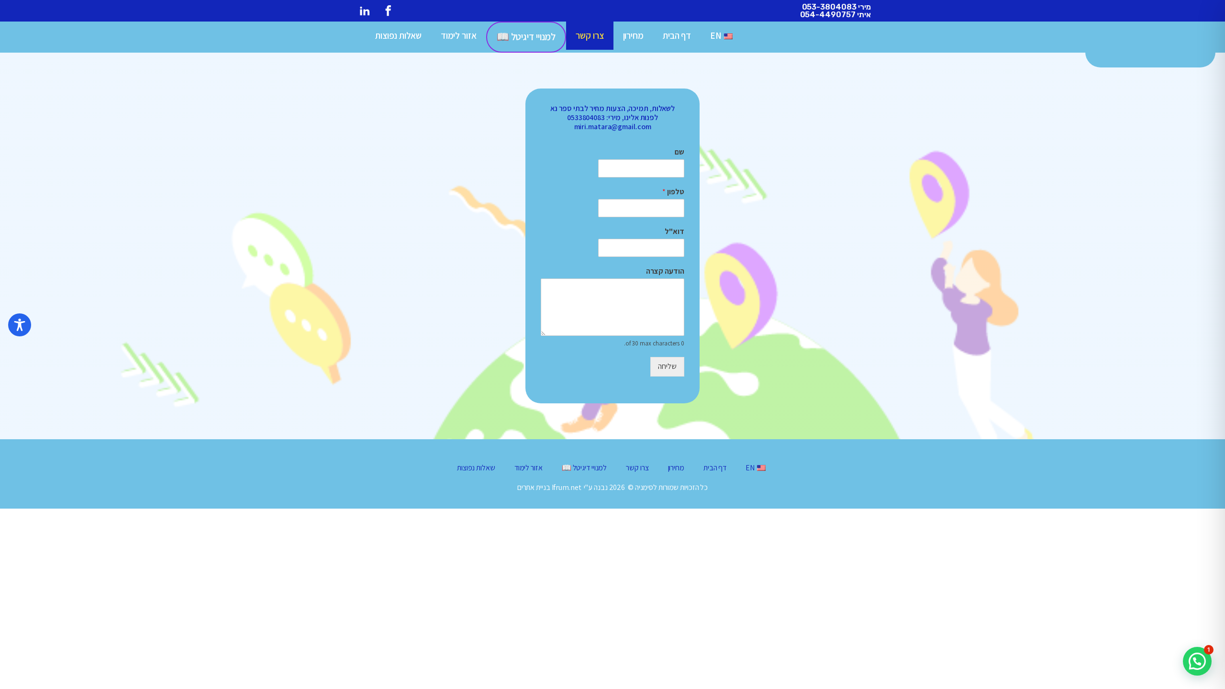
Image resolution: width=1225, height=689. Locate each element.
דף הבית (677, 35)
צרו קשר (589, 35)
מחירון (633, 35)
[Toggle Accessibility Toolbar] (19, 324)
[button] (1197, 661)
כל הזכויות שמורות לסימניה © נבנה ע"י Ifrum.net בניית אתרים (612, 487)
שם (679, 152)
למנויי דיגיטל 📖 (526, 36)
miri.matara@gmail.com (612, 127)
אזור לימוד (459, 35)
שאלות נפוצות (398, 35)
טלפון (673, 192)
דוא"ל (674, 231)
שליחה (667, 366)
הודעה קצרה (665, 271)
